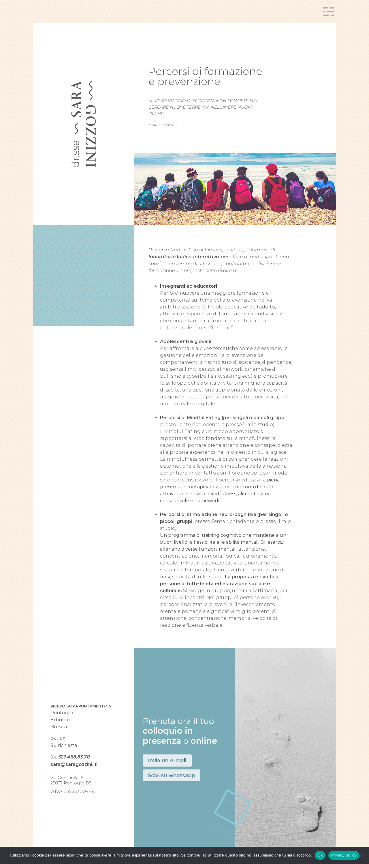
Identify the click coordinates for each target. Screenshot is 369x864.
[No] (362, 855)
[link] (83, 124)
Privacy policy (344, 855)
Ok (320, 855)
